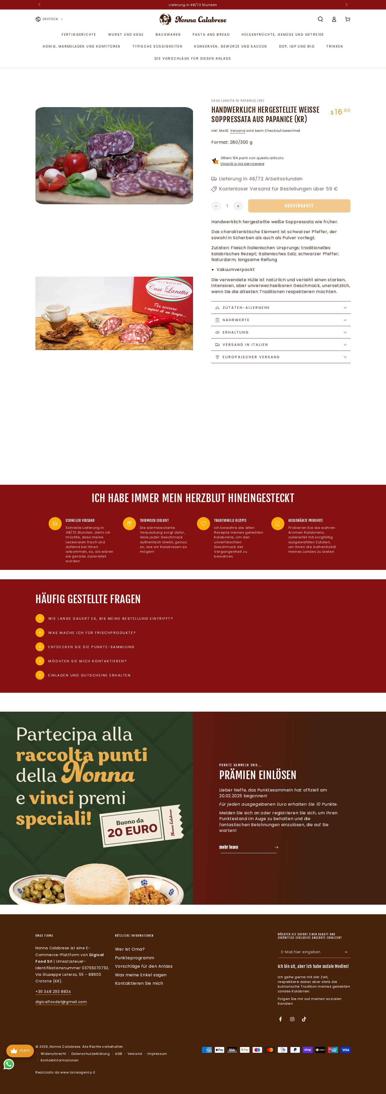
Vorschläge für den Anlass (144, 966)
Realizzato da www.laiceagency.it (65, 1072)
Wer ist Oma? (130, 949)
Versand (237, 131)
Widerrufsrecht (53, 1054)
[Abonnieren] (348, 952)
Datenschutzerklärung (90, 1054)
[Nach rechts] (346, 4)
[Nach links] (39, 4)
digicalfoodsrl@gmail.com (61, 1001)
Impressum (157, 1054)
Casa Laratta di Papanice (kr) (238, 101)
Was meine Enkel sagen (141, 975)
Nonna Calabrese (65, 1046)
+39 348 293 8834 (53, 991)
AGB (118, 1054)
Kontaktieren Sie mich (139, 983)
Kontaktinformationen (60, 1060)
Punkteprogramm (134, 958)
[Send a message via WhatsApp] (9, 1064)
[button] (320, 19)
